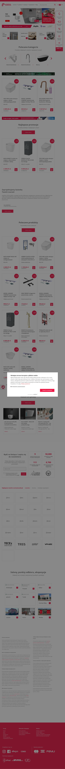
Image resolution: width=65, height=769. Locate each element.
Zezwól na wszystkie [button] (47, 390)
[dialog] (32, 384)
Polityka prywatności (25, 383)
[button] (18, 386)
